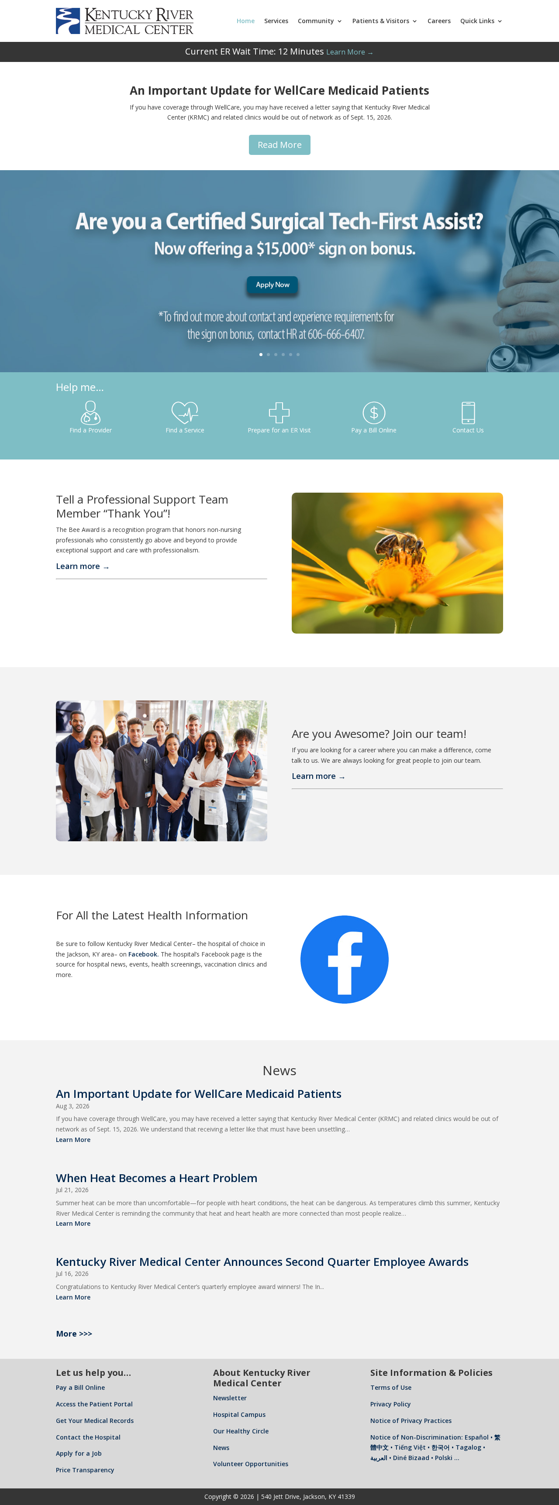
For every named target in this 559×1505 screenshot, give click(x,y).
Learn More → (350, 52)
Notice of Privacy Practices (411, 1420)
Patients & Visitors (380, 21)
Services (276, 21)
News (221, 1447)
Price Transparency (85, 1470)
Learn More (73, 1139)
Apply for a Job (79, 1453)
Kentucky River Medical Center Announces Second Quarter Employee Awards (262, 1261)
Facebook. (143, 954)
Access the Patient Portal (94, 1404)
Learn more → (83, 566)
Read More (280, 145)
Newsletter (230, 1398)
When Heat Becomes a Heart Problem (157, 1178)
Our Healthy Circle (241, 1431)
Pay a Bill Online (80, 1387)
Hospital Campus (239, 1414)
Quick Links (477, 21)
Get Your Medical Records (95, 1420)
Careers (439, 21)
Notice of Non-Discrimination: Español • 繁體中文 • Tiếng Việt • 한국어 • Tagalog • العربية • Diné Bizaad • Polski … (435, 1447)
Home (246, 21)
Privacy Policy (390, 1404)
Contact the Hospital (88, 1437)
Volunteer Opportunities (250, 1464)
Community (316, 21)
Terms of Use (390, 1387)
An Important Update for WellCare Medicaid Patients (199, 1093)
